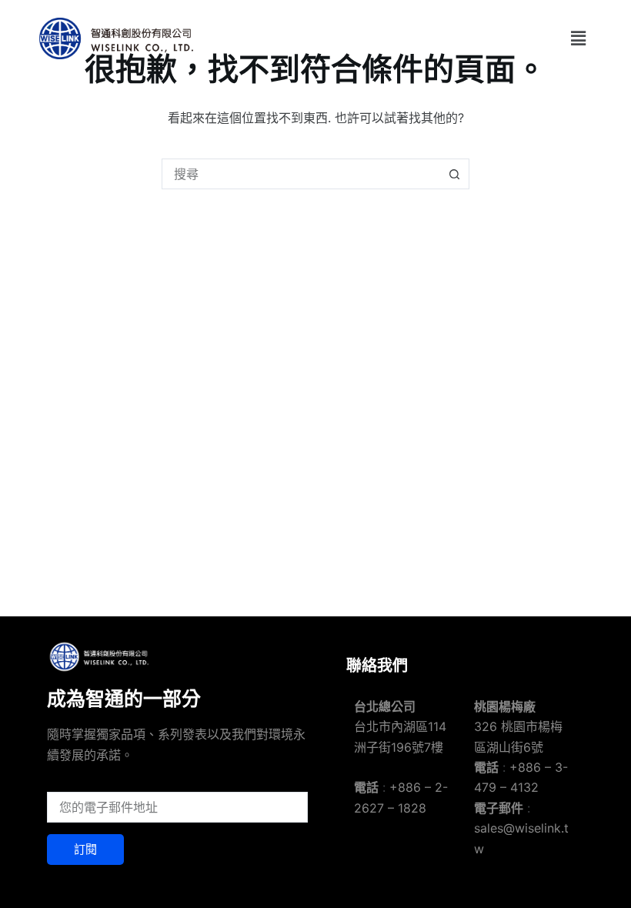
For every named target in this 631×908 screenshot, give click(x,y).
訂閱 (85, 849)
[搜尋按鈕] (454, 174)
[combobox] (300, 174)
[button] (579, 38)
